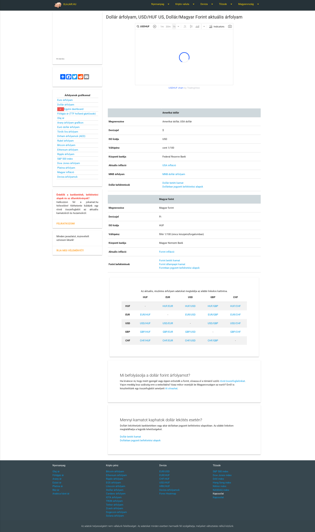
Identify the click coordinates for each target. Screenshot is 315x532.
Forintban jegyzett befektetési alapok (179, 267)
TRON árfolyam (114, 501)
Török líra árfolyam (67, 131)
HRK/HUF (164, 486)
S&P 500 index (65, 158)
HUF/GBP (213, 306)
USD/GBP (213, 323)
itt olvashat (171, 388)
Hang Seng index (222, 482)
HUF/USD (190, 306)
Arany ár (57, 478)
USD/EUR (168, 323)
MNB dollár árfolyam (173, 174)
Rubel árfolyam (65, 140)
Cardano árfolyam (116, 493)
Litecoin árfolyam (115, 486)
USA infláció (169, 165)
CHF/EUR (168, 340)
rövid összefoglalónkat (232, 381)
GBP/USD (190, 331)
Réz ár (55, 490)
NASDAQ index (221, 490)
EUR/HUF (145, 314)
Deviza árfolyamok (67, 176)
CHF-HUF (164, 478)
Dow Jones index (222, 475)
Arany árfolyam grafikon (70, 122)
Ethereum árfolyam (67, 149)
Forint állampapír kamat (172, 264)
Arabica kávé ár (60, 493)
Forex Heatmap (167, 493)
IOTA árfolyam (114, 497)
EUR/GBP (213, 314)
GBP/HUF (145, 331)
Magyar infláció (65, 172)
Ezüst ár (56, 482)
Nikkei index (219, 486)
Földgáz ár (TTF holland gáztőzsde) (76, 113)
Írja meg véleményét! (70, 250)
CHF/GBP (213, 340)
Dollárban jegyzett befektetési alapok (182, 186)
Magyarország (249, 4)
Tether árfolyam (114, 504)
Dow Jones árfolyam (68, 163)
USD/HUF (145, 323)
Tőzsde (226, 4)
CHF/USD (190, 340)
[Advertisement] (184, 97)
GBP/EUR (168, 331)
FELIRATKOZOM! (65, 223)
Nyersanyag (160, 4)
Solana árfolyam (115, 515)
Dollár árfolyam (65, 104)
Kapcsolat (218, 497)
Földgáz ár (58, 475)
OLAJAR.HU (69, 4)
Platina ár (57, 486)
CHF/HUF (145, 340)
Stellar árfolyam (114, 490)
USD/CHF (235, 323)
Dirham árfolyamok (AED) (71, 136)
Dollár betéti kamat (172, 182)
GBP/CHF (235, 331)
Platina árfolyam (66, 167)
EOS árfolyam (113, 482)
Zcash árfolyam (114, 508)
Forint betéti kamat (169, 260)
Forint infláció (166, 251)
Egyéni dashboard (73, 109)
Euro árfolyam (65, 100)
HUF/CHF (235, 306)
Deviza (207, 4)
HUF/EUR (168, 306)
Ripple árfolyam (65, 154)
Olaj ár (60, 118)
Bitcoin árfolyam (66, 145)
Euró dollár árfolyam (68, 127)
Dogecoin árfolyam (116, 512)
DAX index (218, 478)
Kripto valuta (185, 4)
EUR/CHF (235, 314)
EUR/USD (190, 314)
